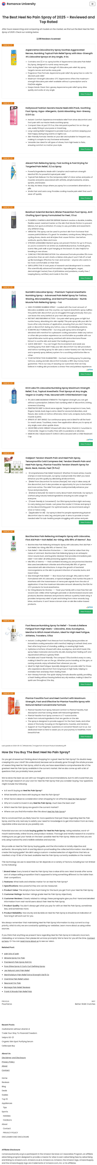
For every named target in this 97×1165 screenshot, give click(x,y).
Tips (5, 1107)
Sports (5, 1111)
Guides (5, 1094)
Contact (6, 1070)
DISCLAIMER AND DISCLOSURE (15, 1137)
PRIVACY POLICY (10, 1132)
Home (4, 1078)
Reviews (5, 1082)
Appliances (7, 1103)
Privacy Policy (8, 1062)
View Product (85, 94)
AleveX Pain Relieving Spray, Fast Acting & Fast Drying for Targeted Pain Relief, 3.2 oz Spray (57, 165)
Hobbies (7, 1115)
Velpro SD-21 (8, 1037)
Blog (4, 1086)
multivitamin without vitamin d (16, 1029)
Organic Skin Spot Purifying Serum (17, 1041)
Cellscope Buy (8, 1045)
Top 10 (5, 1099)
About (4, 1066)
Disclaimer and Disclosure (14, 1057)
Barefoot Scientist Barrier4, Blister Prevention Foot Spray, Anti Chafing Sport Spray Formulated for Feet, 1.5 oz (59, 214)
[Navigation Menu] (92, 4)
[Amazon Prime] (89, 370)
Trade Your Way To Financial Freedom (19, 1033)
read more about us (29, 941)
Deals (4, 1090)
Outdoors (7, 1120)
